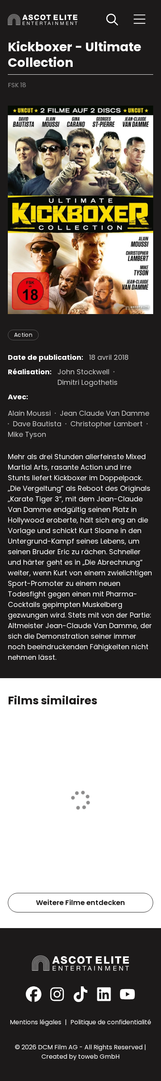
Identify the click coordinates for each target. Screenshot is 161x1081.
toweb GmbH (99, 1056)
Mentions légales (36, 1022)
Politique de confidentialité (110, 1022)
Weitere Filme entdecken (80, 902)
